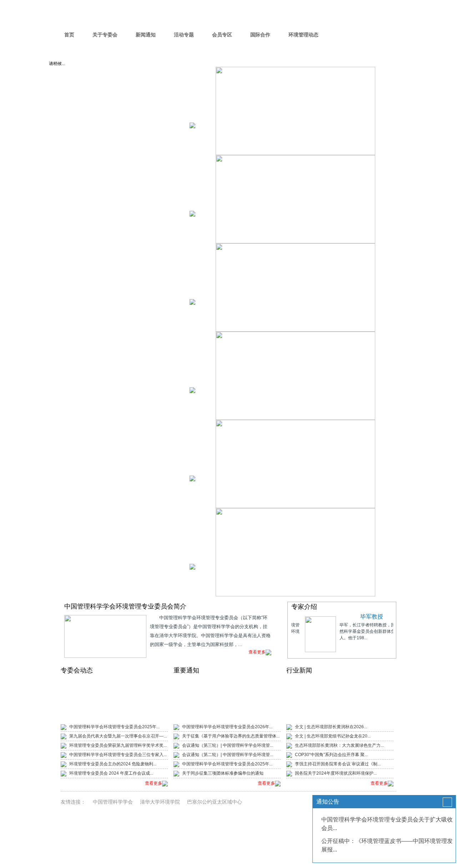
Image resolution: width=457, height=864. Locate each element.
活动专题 (184, 35)
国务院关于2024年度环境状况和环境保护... (336, 773)
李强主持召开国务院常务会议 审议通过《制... (338, 763)
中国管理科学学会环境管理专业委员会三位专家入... (118, 754)
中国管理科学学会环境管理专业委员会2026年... (227, 726)
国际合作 (260, 35)
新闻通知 (146, 35)
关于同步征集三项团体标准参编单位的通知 (222, 773)
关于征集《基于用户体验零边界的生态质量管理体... (231, 736)
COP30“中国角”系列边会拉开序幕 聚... (331, 754)
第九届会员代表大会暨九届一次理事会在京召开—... (118, 736)
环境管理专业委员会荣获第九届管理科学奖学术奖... (118, 745)
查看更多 (257, 652)
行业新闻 (299, 670)
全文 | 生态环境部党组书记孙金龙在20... (333, 736)
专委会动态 (77, 670)
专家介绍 (304, 606)
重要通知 (186, 670)
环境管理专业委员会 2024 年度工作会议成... (111, 773)
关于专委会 (104, 35)
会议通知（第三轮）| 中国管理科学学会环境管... (227, 745)
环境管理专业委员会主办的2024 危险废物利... (112, 763)
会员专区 (222, 35)
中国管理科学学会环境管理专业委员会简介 (125, 606)
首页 (69, 35)
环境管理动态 (303, 35)
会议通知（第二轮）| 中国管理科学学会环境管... (227, 754)
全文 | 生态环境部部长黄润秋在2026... (331, 726)
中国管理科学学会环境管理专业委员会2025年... (114, 726)
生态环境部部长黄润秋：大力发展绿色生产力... (339, 745)
